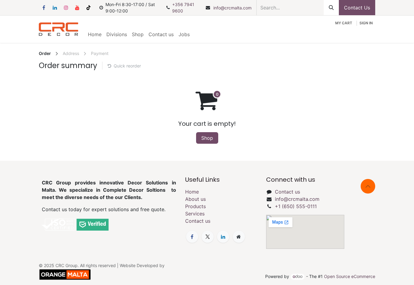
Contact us (197, 221)
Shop (207, 138)
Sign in (366, 23)
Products (195, 206)
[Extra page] (239, 237)
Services (195, 214)
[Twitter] (208, 237)
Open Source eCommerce (349, 276)
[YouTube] (77, 7)
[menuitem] (94, 34)
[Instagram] (66, 7)
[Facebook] (43, 7)
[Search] (331, 7)
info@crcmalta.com (232, 7)
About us (195, 199)
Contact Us (357, 8)
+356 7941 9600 (183, 7)
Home (192, 192)
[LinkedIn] (55, 7)
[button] (368, 186)
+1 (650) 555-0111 (296, 206)
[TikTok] (88, 7)
